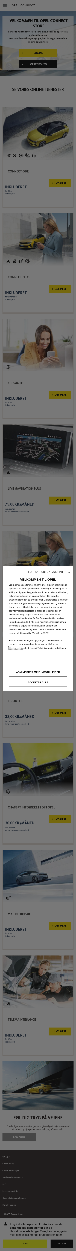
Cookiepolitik (16, 647)
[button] (49, 571)
